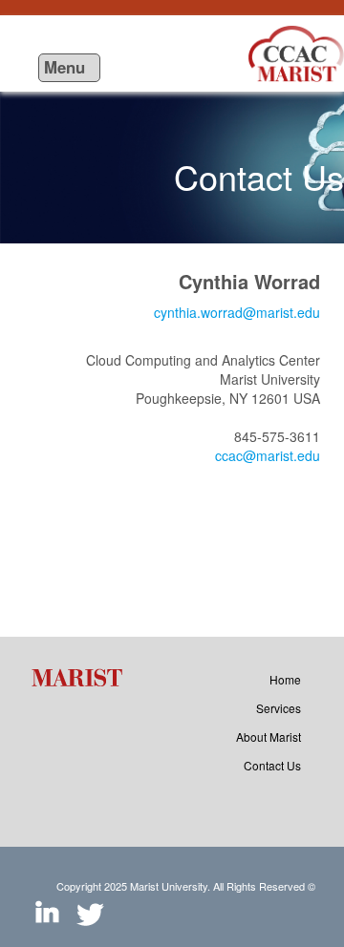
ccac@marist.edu (267, 455)
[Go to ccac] (296, 53)
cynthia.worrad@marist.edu (237, 312)
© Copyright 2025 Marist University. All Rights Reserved (185, 886)
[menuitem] (285, 679)
